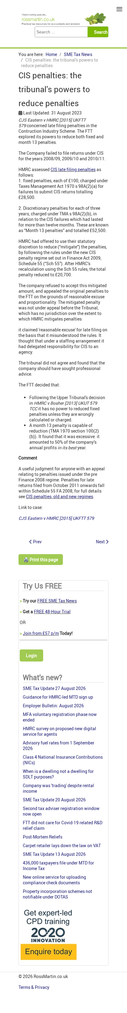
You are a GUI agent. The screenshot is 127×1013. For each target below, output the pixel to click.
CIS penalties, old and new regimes (59, 496)
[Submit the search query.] (100, 32)
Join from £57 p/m (41, 633)
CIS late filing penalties (73, 169)
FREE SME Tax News (57, 601)
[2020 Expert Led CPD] (48, 961)
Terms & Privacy (34, 987)
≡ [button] (119, 9)
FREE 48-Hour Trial (52, 611)
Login (31, 655)
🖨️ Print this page (40, 560)
